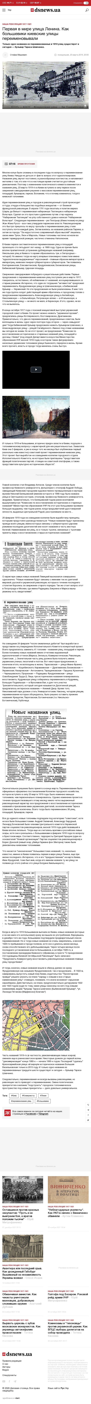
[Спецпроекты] (86, 3)
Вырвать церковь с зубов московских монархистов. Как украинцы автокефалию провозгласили (21, 1329)
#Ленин (43, 1096)
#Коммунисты (28, 1096)
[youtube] (4, 1381)
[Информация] (85, 105)
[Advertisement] (45, 132)
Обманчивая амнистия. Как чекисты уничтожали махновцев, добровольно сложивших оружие (21, 1300)
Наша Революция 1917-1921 (17, 24)
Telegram (43, 1114)
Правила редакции (11, 1361)
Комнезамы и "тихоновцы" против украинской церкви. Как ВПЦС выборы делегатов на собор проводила (68, 1329)
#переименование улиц (21, 1101)
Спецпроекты (9, 1375)
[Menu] (3, 10)
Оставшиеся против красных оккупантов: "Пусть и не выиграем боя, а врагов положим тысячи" (20, 1216)
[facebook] (9, 1381)
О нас (5, 1364)
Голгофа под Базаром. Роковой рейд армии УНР (68, 1297)
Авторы (6, 1367)
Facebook (31, 1114)
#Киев (14, 1096)
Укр (9, 10)
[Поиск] (87, 10)
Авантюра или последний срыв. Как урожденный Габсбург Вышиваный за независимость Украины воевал (22, 1273)
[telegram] (15, 1381)
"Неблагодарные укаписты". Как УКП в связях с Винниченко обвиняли (68, 1213)
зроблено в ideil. (11, 1398)
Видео (5, 1370)
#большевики (43, 1101)
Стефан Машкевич (18, 55)
